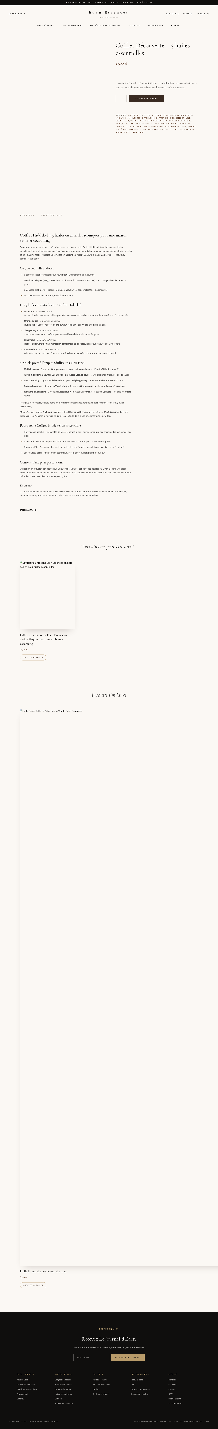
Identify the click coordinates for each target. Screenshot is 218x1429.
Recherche (172, 14)
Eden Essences (109, 12)
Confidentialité (175, 1403)
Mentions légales (176, 1399)
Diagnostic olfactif (101, 1394)
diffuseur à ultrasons (167, 121)
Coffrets (134, 25)
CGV (170, 1394)
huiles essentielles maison (150, 124)
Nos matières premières (143, 1421)
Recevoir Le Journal (128, 1357)
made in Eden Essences (138, 127)
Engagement (22, 1394)
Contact (172, 1380)
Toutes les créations (64, 1403)
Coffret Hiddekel (165, 118)
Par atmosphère (73, 25)
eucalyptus (128, 124)
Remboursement (188, 1421)
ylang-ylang (137, 132)
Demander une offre (139, 1394)
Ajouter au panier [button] (33, 657)
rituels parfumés (149, 129)
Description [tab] (27, 215)
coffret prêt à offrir (142, 121)
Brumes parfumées (63, 1384)
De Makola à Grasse (26, 1384)
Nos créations (46, 25)
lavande (120, 127)
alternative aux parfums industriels (172, 115)
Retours (171, 1389)
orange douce (178, 127)
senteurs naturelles (171, 129)
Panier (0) (203, 14)
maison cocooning (160, 127)
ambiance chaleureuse (128, 118)
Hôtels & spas (137, 1380)
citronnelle (148, 118)
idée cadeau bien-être (178, 124)
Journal (176, 25)
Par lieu (96, 1389)
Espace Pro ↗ (17, 14)
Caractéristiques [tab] (51, 215)
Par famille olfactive (101, 1384)
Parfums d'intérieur (63, 1389)
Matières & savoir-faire (105, 25)
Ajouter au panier (146, 98)
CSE (132, 1384)
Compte (188, 14)
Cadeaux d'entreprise (140, 1389)
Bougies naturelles (63, 1380)
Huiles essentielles (63, 1394)
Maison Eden (155, 25)
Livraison (172, 1384)
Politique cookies (202, 1421)
